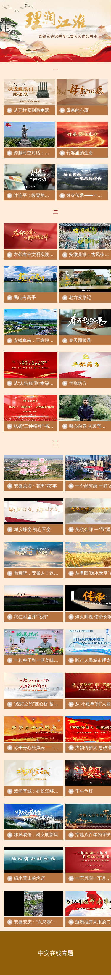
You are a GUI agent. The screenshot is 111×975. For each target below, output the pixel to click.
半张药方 (78, 383)
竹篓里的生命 (79, 152)
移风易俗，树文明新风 (36, 834)
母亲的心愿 (77, 110)
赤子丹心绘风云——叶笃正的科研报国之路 (56, 747)
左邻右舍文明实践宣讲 (36, 254)
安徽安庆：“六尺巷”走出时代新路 (46, 921)
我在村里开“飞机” (31, 616)
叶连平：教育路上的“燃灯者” (42, 195)
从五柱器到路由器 (31, 110)
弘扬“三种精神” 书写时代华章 (42, 426)
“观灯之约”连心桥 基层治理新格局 (47, 703)
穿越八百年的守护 (93, 834)
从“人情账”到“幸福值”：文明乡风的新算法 (54, 383)
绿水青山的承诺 (29, 878)
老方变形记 (80, 297)
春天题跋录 (80, 340)
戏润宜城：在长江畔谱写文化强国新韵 (51, 791)
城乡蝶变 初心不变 (32, 529)
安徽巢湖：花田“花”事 (35, 485)
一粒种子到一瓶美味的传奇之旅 (45, 660)
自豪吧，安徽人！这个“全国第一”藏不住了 (55, 572)
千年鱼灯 (84, 791)
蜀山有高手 (25, 297)
